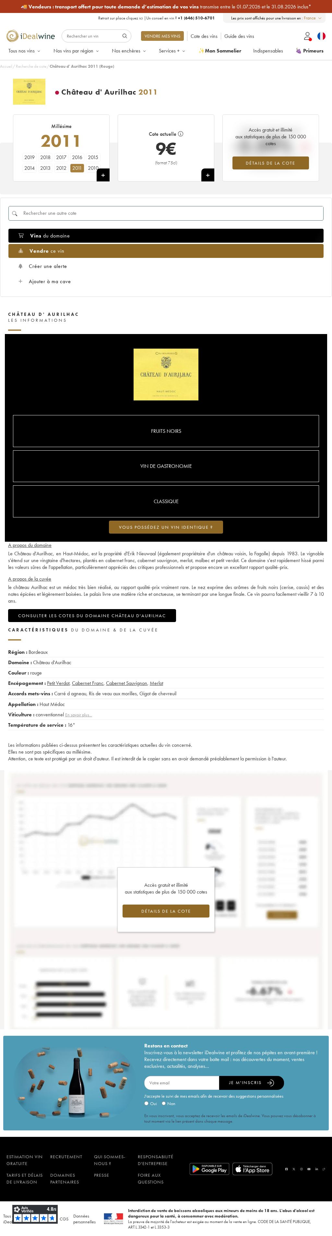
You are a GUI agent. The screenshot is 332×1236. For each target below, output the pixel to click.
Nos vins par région (73, 50)
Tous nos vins (21, 50)
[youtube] (309, 1169)
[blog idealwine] (324, 1169)
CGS (64, 1219)
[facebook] (286, 1169)
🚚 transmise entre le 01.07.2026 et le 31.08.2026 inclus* (166, 6)
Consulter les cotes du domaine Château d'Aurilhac (92, 615)
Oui (153, 1103)
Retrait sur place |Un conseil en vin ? (156, 18)
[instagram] (301, 1169)
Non (171, 1103)
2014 (29, 168)
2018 (45, 157)
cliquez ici (134, 18)
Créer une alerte (48, 266)
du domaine (50, 235)
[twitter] (293, 1169)
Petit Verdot (58, 683)
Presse (101, 1175)
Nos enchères (126, 50)
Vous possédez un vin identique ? (166, 527)
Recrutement (66, 1157)
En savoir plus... (78, 715)
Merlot (156, 683)
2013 (45, 168)
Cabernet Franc (87, 683)
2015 (93, 157)
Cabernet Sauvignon (126, 683)
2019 (29, 157)
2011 (77, 168)
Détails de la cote (270, 163)
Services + (169, 50)
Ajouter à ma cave (50, 281)
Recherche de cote (31, 66)
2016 (77, 157)
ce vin (47, 251)
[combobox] (313, 18)
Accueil (6, 66)
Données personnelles (84, 1219)
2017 (61, 157)
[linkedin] (316, 1169)
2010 (93, 168)
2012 (61, 168)
